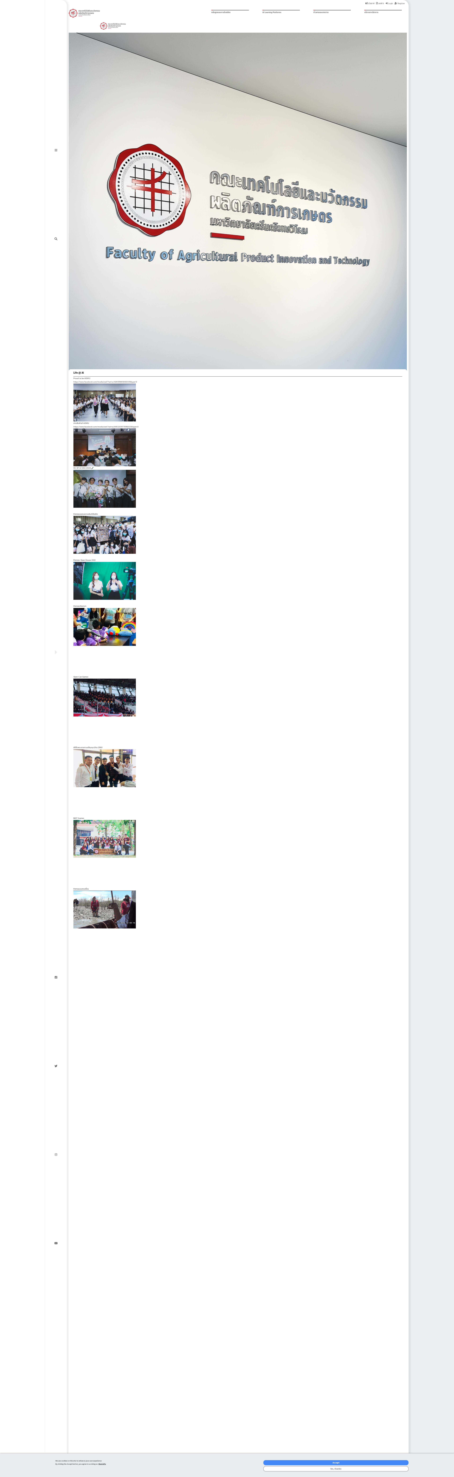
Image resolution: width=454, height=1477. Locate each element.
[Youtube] (56, 1243)
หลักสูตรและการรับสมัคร (220, 12)
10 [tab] (244, 740)
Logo (84, 13)
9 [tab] (243, 598)
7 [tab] (241, 506)
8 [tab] (242, 506)
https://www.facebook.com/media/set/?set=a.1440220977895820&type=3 (106, 426)
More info (102, 1464)
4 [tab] (237, 506)
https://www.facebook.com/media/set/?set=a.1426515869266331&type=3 (105, 381)
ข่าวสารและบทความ (321, 12)
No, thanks (335, 1469)
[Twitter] (56, 1066)
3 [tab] (235, 506)
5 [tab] (238, 506)
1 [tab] (233, 506)
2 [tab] (234, 506)
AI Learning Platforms (271, 12)
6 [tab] (240, 506)
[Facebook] (56, 977)
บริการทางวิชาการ (371, 12)
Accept (335, 1462)
